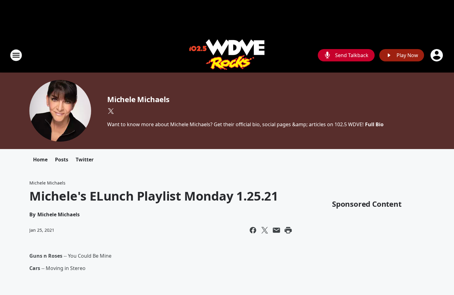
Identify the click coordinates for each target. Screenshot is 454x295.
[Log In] (437, 55)
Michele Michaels (138, 99)
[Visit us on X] (111, 111)
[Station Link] (227, 55)
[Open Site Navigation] (16, 55)
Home (40, 159)
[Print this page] (288, 230)
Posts (61, 159)
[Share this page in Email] (276, 230)
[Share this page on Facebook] (253, 230)
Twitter (85, 159)
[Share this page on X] (264, 230)
